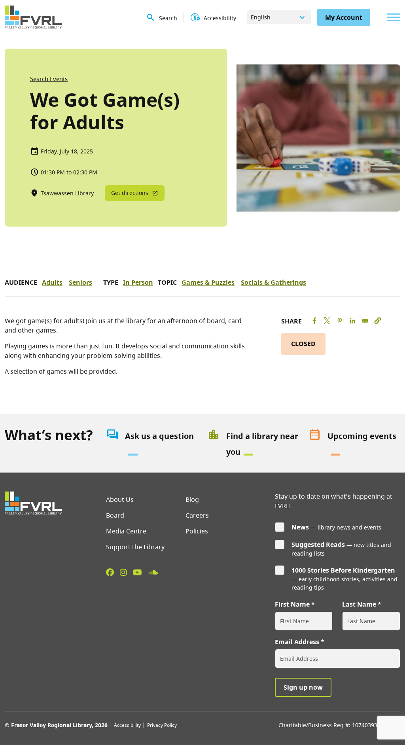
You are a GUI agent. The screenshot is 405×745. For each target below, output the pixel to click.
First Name (292, 604)
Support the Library (135, 547)
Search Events (49, 79)
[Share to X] (327, 320)
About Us (120, 499)
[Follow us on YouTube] (137, 572)
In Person (138, 282)
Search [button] (168, 18)
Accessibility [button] (220, 18)
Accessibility (127, 725)
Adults (52, 282)
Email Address (297, 641)
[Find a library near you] (253, 444)
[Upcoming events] (354, 444)
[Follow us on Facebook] (110, 572)
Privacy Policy (162, 725)
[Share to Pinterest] (339, 320)
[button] (377, 320)
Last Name (359, 604)
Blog (192, 499)
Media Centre (126, 531)
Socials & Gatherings (273, 282)
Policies (196, 531)
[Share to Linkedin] (352, 320)
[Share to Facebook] (314, 320)
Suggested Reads (318, 544)
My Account (343, 17)
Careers (197, 515)
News (300, 527)
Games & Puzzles (208, 282)
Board (115, 515)
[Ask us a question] (152, 444)
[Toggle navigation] (391, 17)
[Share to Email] (365, 320)
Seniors (80, 282)
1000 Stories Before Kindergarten (343, 570)
